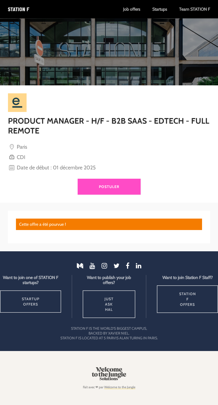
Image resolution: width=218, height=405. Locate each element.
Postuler (109, 186)
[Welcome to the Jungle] (109, 379)
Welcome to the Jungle (119, 387)
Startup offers (30, 302)
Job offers (131, 9)
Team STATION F (194, 9)
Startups (159, 9)
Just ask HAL (109, 304)
